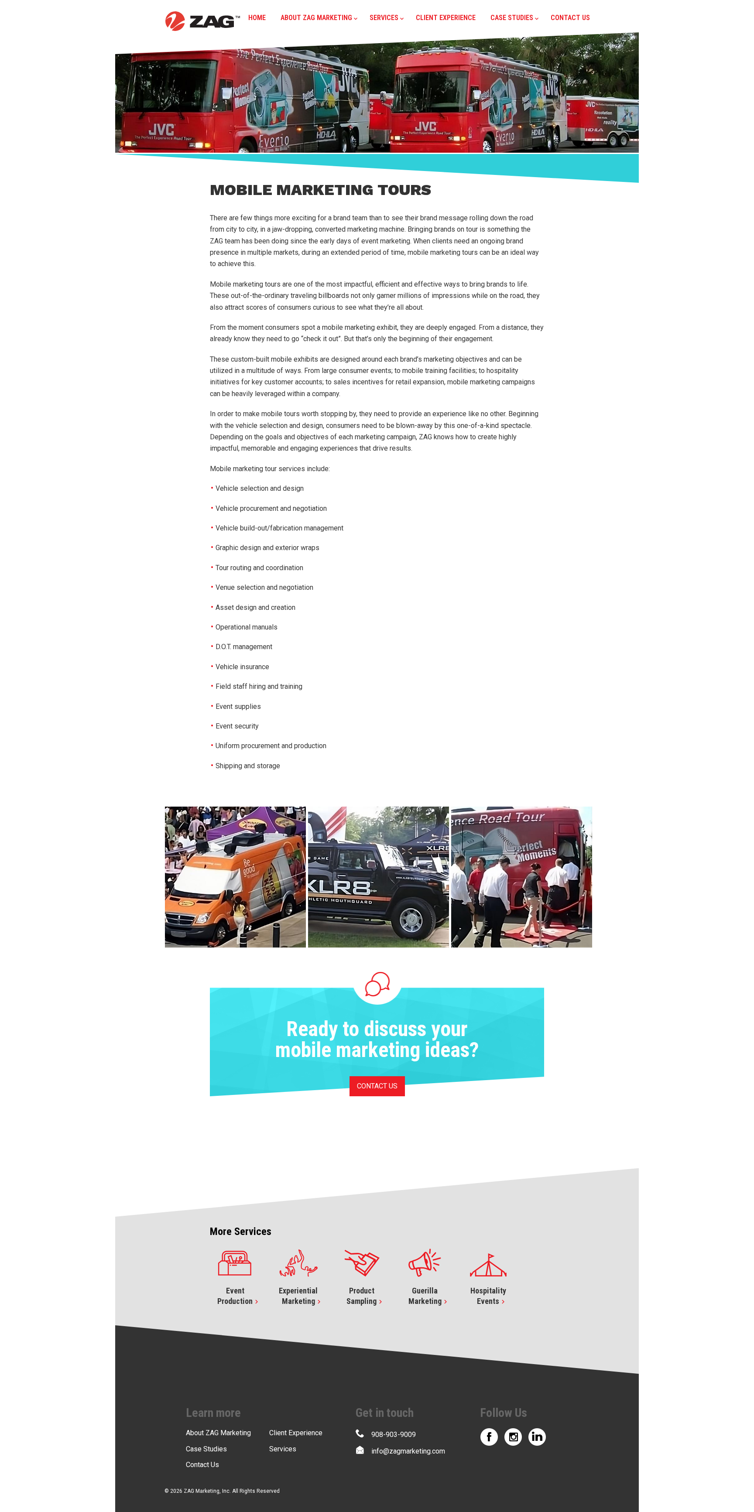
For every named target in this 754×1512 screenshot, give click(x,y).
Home (257, 18)
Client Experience (446, 18)
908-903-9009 (393, 1434)
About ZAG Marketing (316, 18)
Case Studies (511, 18)
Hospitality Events (488, 1296)
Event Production (235, 1296)
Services (384, 18)
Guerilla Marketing (425, 1296)
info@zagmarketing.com (408, 1451)
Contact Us (570, 18)
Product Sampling (361, 1296)
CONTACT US (377, 1086)
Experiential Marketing (298, 1296)
